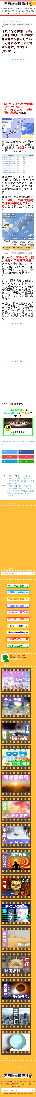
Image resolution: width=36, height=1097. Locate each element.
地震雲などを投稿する (18, 592)
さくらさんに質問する (18, 612)
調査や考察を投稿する (18, 632)
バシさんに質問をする (18, 646)
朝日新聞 (26, 253)
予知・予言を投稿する (18, 586)
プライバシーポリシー (18, 1063)
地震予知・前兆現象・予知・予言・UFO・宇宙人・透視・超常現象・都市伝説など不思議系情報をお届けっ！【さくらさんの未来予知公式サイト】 (18, 1084)
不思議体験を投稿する (18, 606)
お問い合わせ (18, 1066)
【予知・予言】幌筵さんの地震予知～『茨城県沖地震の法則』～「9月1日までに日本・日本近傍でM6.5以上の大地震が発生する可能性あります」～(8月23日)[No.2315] (20, 491)
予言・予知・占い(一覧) (10, 441)
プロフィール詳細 (16, 659)
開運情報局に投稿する (18, 599)
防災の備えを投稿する (18, 619)
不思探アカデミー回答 (18, 639)
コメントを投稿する (18, 626)
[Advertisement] (18, 79)
